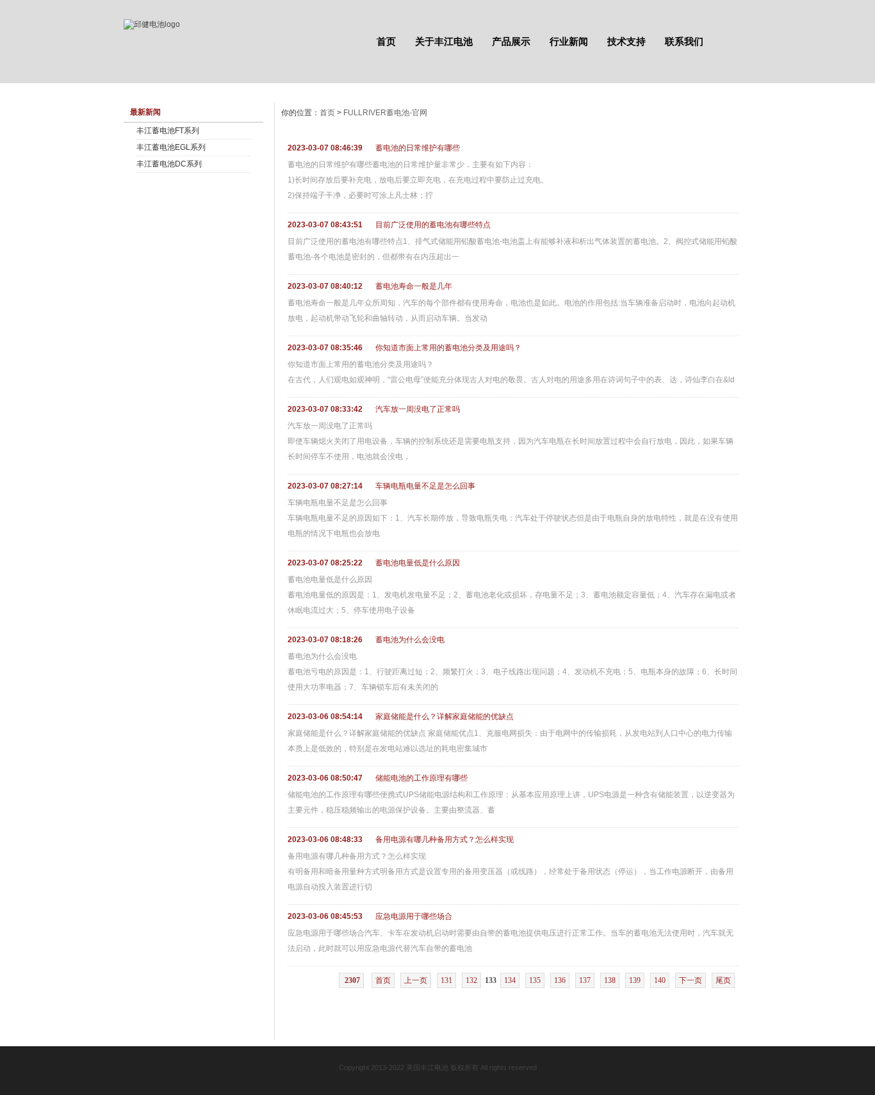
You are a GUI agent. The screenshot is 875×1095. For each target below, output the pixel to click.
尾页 (723, 980)
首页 (386, 41)
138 (610, 980)
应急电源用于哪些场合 (413, 916)
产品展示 (511, 41)
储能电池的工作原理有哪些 (421, 778)
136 (560, 980)
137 (585, 980)
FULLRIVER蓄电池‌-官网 (385, 112)
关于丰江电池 (444, 41)
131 (446, 980)
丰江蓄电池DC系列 (169, 163)
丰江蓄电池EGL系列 (171, 147)
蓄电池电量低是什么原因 (417, 562)
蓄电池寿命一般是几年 (413, 286)
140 (660, 980)
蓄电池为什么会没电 (410, 639)
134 (510, 980)
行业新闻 (569, 41)
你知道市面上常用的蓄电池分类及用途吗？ (448, 347)
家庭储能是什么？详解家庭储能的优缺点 (444, 716)
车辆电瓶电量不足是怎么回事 (425, 486)
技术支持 (626, 41)
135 (535, 980)
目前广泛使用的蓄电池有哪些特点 (433, 224)
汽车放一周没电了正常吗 (417, 409)
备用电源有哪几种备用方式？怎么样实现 (444, 839)
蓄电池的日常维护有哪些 (417, 147)
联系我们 (684, 41)
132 (471, 980)
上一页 (415, 980)
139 (635, 980)
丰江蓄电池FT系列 (167, 130)
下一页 (690, 980)
